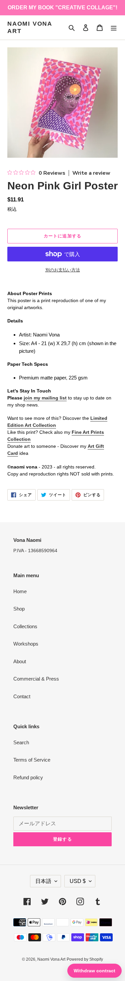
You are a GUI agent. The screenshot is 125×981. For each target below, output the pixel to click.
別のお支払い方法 (62, 269)
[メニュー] (114, 27)
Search (21, 742)
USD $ (78, 881)
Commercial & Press (36, 679)
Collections (25, 626)
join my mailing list (45, 397)
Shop (19, 609)
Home (20, 591)
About (19, 661)
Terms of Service (31, 760)
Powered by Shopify (85, 959)
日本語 (43, 881)
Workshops (25, 644)
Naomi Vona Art (29, 27)
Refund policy (28, 777)
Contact (21, 696)
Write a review (91, 173)
